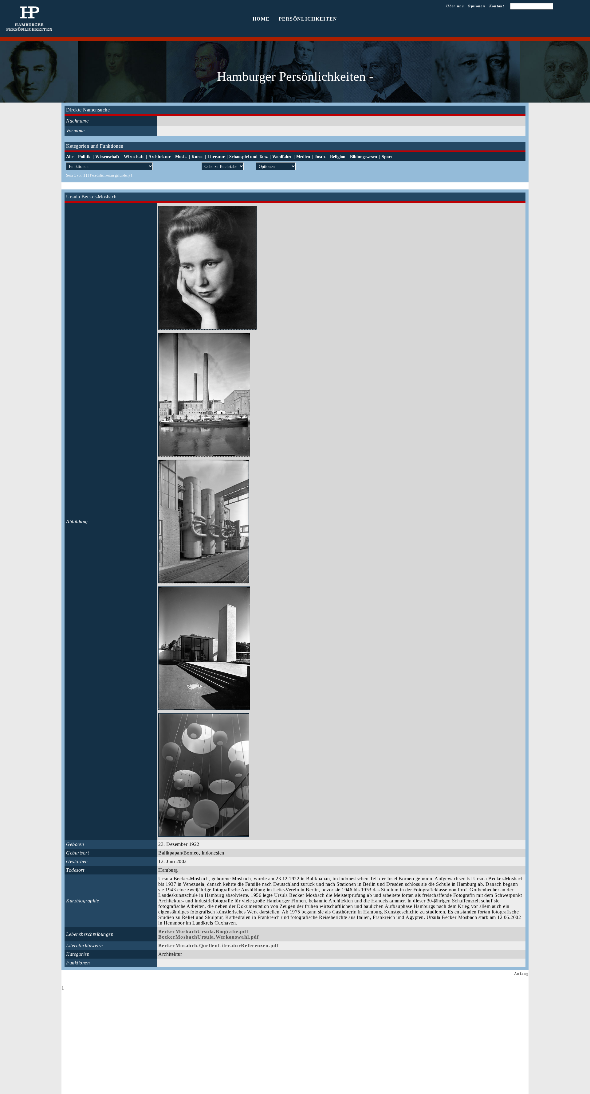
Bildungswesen (363, 156)
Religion (337, 156)
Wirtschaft (134, 156)
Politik (84, 156)
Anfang (521, 973)
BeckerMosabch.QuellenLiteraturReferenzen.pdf (218, 945)
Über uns (455, 6)
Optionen (476, 6)
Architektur (159, 156)
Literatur (216, 156)
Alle (69, 156)
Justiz (320, 156)
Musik (181, 156)
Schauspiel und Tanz (248, 156)
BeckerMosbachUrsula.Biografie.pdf (203, 931)
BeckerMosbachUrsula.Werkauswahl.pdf (208, 937)
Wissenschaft (107, 156)
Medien (303, 156)
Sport (387, 156)
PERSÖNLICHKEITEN (308, 18)
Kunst (197, 156)
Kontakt (496, 6)
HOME (261, 18)
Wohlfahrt (282, 156)
